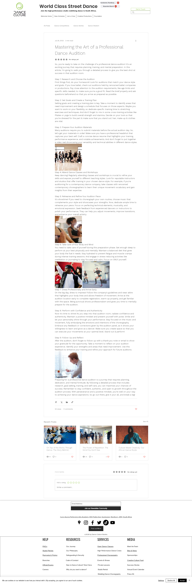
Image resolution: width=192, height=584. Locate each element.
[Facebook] (92, 522)
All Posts (47, 26)
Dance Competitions (61, 26)
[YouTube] (112, 522)
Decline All (171, 580)
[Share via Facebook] (56, 402)
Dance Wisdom (93, 26)
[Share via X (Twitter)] (61, 402)
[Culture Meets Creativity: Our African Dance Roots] (132, 435)
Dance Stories (79, 26)
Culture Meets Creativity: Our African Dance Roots (131, 448)
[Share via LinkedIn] (67, 402)
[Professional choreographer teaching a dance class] (96, 435)
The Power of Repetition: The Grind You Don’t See (95, 448)
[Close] (189, 580)
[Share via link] (72, 402)
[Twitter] (99, 522)
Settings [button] (161, 580)
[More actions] (135, 40)
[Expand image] (68, 157)
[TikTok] (106, 522)
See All (145, 421)
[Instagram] (86, 522)
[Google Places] (79, 522)
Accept (182, 580)
